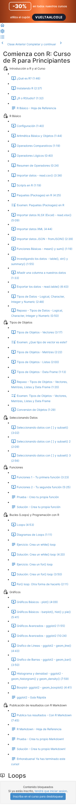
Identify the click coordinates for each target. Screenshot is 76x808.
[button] (2, 26)
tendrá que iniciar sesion (51, 791)
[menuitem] (2, 32)
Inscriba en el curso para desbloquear (38, 796)
